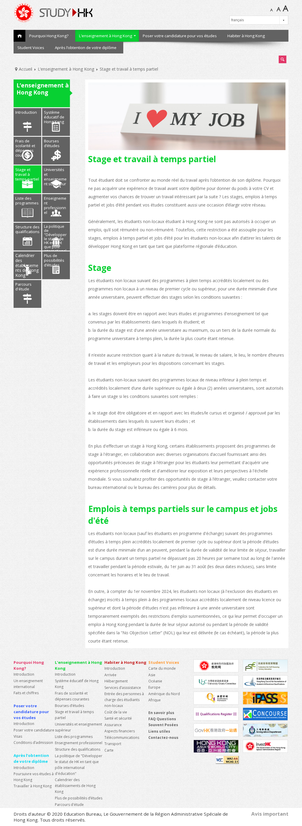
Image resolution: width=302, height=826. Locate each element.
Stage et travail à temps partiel (27, 174)
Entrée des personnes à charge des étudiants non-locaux (124, 699)
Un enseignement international (28, 683)
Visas (18, 736)
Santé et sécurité (118, 718)
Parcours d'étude (23, 287)
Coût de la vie (115, 712)
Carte (109, 750)
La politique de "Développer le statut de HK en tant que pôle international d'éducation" (55, 237)
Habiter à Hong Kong (246, 35)
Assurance (113, 724)
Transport (112, 743)
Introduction (26, 112)
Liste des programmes (27, 201)
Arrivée (110, 674)
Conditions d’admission (33, 742)
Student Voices (30, 47)
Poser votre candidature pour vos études (180, 35)
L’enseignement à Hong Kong (105, 35)
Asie (151, 674)
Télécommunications (121, 737)
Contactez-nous (163, 737)
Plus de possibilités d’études (54, 260)
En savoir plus (161, 712)
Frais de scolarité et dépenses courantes (25, 148)
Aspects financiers (119, 731)
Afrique (154, 700)
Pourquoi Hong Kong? (48, 35)
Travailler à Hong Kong (33, 785)
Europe (154, 687)
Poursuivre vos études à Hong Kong (34, 776)
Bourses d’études (52, 143)
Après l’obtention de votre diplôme (85, 47)
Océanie (155, 681)
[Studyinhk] (79, 12)
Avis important (269, 813)
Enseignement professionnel (55, 205)
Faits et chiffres (26, 692)
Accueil (19, 36)
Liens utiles (159, 731)
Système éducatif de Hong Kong (54, 117)
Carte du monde (162, 668)
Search (282, 59)
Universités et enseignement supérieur (55, 176)
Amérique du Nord (164, 693)
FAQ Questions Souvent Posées (163, 721)
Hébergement (116, 681)
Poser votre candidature (34, 730)
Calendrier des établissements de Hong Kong (27, 265)
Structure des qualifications (27, 229)
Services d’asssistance (122, 687)
